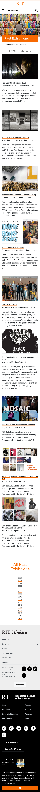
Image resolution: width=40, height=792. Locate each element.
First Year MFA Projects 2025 (14, 83)
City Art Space (12, 10)
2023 (20, 586)
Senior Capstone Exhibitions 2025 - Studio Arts (20, 477)
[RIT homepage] (18, 697)
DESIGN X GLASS (9, 304)
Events (4, 648)
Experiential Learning (10, 714)
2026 (20, 577)
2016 (20, 605)
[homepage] (3, 45)
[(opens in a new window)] (24, 668)
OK (20, 788)
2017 (20, 602)
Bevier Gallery (19, 494)
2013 (20, 613)
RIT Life (28, 709)
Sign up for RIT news (13, 749)
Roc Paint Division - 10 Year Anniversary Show (19, 358)
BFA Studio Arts (16, 485)
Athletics (28, 714)
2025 (20, 580)
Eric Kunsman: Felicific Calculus (15, 137)
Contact (5, 662)
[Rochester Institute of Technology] (20, 3)
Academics (6, 709)
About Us (5, 639)
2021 (20, 591)
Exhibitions (9, 45)
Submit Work (6, 658)
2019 (20, 596)
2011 (20, 618)
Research (28, 705)
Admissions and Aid (9, 718)
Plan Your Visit (7, 653)
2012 (20, 615)
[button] (3, 10)
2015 (20, 607)
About (4, 705)
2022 (20, 588)
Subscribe (20, 685)
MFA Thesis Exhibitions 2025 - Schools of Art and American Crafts (19, 526)
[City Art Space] (15, 632)
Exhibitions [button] (6, 644)
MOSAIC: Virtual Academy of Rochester (18, 424)
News (27, 718)
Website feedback (11, 742)
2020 (20, 594)
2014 (20, 610)
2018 (20, 599)
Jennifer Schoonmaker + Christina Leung (19, 194)
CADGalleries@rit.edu (8, 677)
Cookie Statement (16, 780)
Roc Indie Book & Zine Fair (13, 247)
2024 (20, 583)
